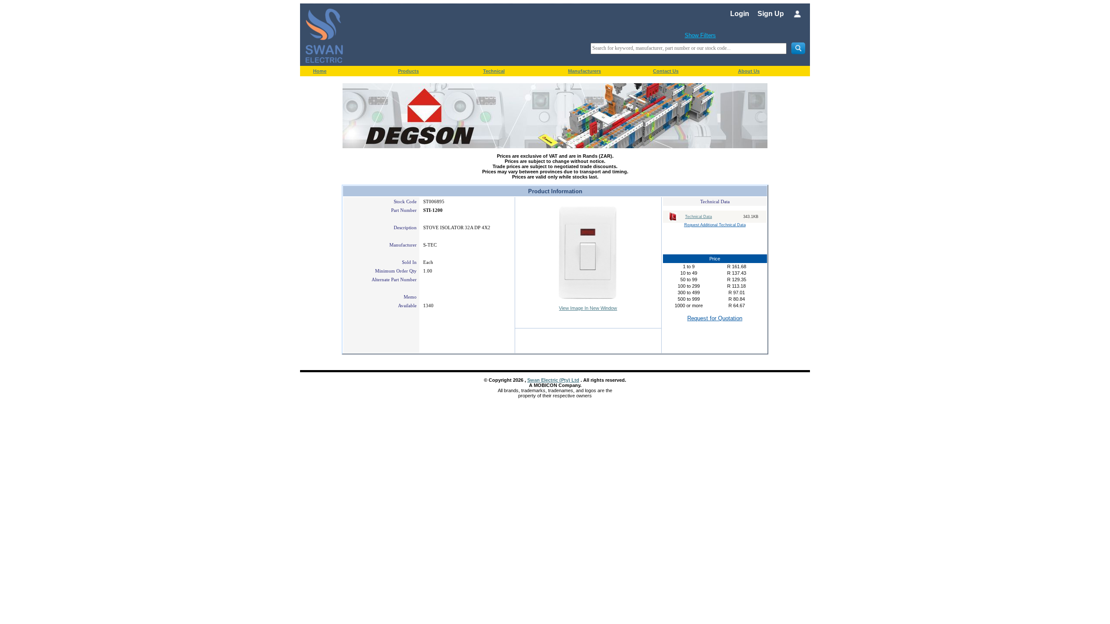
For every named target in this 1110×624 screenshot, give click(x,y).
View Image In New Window (588, 308)
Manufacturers (584, 71)
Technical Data (698, 216)
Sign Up (770, 13)
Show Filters (700, 35)
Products (408, 71)
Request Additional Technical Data (715, 225)
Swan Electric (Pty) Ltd (553, 380)
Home (319, 71)
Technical (494, 71)
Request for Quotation (714, 318)
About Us (749, 71)
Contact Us (666, 71)
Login (739, 13)
